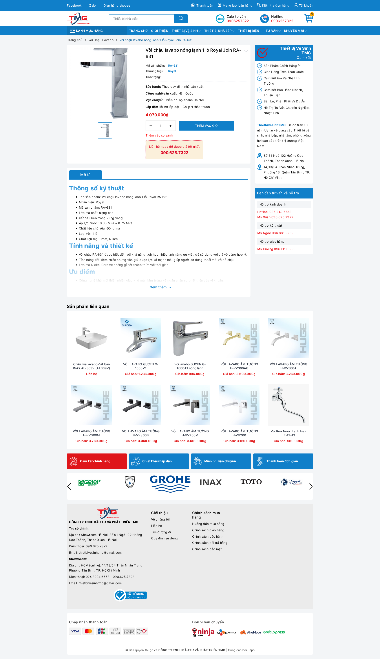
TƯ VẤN (272, 31)
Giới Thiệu (159, 31)
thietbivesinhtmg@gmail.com (100, 552)
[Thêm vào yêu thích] (246, 49)
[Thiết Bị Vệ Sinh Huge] (130, 482)
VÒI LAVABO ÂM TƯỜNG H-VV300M (91, 433)
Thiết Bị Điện (249, 31)
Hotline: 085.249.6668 (274, 212)
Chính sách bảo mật (207, 549)
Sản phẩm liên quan (88, 306)
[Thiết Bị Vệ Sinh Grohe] (170, 484)
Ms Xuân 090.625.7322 (275, 217)
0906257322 (282, 21)
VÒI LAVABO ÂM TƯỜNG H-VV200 (239, 433)
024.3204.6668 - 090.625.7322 (110, 577)
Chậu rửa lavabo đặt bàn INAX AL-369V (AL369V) (91, 366)
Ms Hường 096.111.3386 (275, 249)
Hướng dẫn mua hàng (208, 524)
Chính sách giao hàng (208, 530)
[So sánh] (112, 338)
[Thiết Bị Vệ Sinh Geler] (89, 482)
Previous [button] (69, 486)
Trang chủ (138, 31)
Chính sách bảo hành (207, 536)
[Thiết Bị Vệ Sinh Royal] (291, 482)
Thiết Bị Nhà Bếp (218, 31)
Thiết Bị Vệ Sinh (185, 31)
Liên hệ (156, 526)
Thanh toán (204, 5)
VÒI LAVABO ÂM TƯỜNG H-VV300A (288, 366)
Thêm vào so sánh (159, 135)
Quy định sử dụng (164, 538)
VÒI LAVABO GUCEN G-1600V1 (140, 366)
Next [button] (311, 486)
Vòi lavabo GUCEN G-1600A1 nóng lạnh (190, 366)
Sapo (251, 650)
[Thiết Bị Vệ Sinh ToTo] (251, 482)
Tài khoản (305, 5)
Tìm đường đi (161, 532)
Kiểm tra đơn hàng (275, 5)
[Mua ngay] (120, 338)
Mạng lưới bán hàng (237, 5)
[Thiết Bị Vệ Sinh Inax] (210, 482)
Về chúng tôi (160, 519)
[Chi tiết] (70, 338)
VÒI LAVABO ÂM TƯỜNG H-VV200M (190, 433)
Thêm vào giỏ (206, 125)
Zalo (92, 5)
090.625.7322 (96, 546)
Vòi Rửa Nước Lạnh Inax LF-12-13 (288, 433)
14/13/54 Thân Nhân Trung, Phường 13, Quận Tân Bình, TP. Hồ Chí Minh (287, 172)
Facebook (74, 5)
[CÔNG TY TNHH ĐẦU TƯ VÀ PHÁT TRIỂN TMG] (78, 18)
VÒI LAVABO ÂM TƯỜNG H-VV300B (141, 433)
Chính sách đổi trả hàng (210, 542)
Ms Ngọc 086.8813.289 (275, 233)
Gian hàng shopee (117, 5)
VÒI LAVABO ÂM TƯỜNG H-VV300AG (239, 366)
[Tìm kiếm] (181, 18)
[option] (105, 83)
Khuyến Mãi (294, 31)
